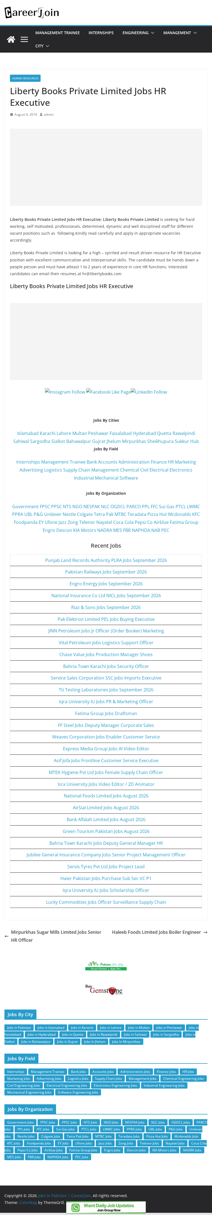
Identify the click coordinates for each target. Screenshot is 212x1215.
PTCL (181, 507)
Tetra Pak (103, 514)
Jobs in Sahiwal (135, 1034)
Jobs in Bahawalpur (36, 1041)
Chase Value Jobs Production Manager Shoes (106, 654)
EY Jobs (63, 1143)
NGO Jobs (111, 1122)
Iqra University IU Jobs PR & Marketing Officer (106, 702)
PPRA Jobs (134, 1129)
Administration (134, 462)
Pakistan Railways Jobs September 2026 (106, 572)
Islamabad (28, 433)
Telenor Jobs (149, 1143)
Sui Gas (166, 507)
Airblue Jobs (53, 1150)
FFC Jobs (43, 1129)
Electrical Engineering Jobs (67, 1085)
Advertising (31, 470)
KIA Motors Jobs (164, 1150)
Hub (194, 441)
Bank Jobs (78, 1071)
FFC (154, 507)
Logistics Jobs (78, 1078)
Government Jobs (20, 1122)
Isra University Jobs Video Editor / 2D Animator (106, 784)
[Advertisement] (106, 167)
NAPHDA (141, 530)
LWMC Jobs (111, 1129)
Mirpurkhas (134, 441)
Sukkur (182, 441)
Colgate (85, 514)
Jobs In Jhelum (94, 1041)
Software (129, 478)
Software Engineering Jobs (78, 1092)
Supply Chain (76, 470)
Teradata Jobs (129, 1136)
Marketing (185, 462)
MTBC (120, 514)
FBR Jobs (34, 1157)
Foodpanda (26, 522)
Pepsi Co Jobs (27, 1150)
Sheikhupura (160, 441)
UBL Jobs (155, 1129)
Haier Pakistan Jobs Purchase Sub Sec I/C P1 (106, 878)
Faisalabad (121, 433)
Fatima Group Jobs (83, 1150)
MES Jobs (14, 1157)
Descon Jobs (136, 1150)
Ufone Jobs (83, 1143)
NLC (105, 507)
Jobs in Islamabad (51, 1027)
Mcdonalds (179, 514)
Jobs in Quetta (72, 1034)
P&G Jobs (176, 1129)
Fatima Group (184, 522)
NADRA (104, 530)
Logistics (53, 470)
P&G (38, 514)
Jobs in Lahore (110, 1027)
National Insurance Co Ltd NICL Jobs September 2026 (106, 595)
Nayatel (104, 522)
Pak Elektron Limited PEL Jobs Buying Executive (106, 619)
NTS (67, 507)
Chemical (129, 470)
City (39, 45)
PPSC (56, 507)
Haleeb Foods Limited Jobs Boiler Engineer (156, 932)
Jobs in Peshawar (169, 1027)
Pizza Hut (157, 514)
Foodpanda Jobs (39, 1143)
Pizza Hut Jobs (157, 1136)
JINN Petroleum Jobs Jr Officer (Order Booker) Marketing (106, 631)
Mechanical (106, 478)
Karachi (47, 433)
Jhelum (114, 441)
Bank (92, 462)
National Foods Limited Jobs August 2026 (106, 796)
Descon (64, 530)
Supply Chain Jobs (108, 1078)
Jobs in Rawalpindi (103, 1034)
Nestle (69, 514)
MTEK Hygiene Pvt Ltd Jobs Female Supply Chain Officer (106, 772)
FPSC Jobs (47, 1122)
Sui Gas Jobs (65, 1129)
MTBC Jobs (103, 1136)
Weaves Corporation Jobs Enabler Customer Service (106, 737)
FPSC (45, 507)
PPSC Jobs (69, 1122)
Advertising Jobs (49, 1078)
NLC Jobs (158, 1122)
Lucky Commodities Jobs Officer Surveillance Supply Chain (106, 902)
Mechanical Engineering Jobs (29, 1092)
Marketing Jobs (18, 1078)
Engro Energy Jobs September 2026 (106, 584)
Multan (79, 433)
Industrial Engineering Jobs (164, 1085)
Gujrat (98, 441)
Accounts (107, 462)
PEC (165, 530)
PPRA (17, 514)
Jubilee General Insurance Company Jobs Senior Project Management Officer (106, 855)
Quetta (164, 433)
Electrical (159, 470)
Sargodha (40, 441)
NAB (155, 530)
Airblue (161, 522)
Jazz (63, 522)
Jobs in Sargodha (166, 1034)
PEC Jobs (81, 1157)
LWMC (193, 507)
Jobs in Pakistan (19, 1027)
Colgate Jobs (50, 1136)
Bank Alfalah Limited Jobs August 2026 (106, 819)
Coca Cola (123, 522)
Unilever (53, 514)
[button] (152, 33)
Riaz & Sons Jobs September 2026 (106, 607)
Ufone (51, 522)
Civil (144, 470)
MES (117, 530)
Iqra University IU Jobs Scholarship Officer (106, 890)
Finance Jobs (166, 1071)
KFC (196, 514)
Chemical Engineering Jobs (183, 1078)
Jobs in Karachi (82, 1027)
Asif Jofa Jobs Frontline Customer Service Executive (106, 760)
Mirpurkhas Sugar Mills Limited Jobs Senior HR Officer (56, 936)
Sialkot (58, 441)
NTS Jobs (90, 1122)
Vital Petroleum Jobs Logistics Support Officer (106, 643)
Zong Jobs (125, 1143)
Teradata (137, 514)
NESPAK (91, 507)
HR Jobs (188, 1071)
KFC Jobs (13, 1143)
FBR (127, 530)
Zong (73, 522)
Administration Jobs (135, 1071)
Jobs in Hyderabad (41, 1034)
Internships (101, 32)
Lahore (64, 433)
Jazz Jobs (105, 1143)
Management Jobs (143, 1078)
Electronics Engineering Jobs (115, 1085)
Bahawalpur (78, 441)
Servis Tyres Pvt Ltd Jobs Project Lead (106, 867)
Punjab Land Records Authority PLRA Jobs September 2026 (106, 560)
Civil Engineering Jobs (23, 1085)
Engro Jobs (112, 1150)
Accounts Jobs (103, 1071)
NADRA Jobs (192, 1150)
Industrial (84, 478)
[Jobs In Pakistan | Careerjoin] (11, 39)
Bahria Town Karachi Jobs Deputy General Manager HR (106, 843)
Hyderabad (144, 433)
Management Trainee (57, 32)
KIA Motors (84, 530)
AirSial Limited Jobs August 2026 (106, 808)
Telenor (87, 522)
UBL (28, 514)
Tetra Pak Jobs (78, 1136)
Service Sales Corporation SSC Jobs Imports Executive (106, 678)
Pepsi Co (144, 522)
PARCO (134, 507)
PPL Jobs (23, 1129)
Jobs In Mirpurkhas (126, 1041)
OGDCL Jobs (180, 1122)
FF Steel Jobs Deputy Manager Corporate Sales (106, 725)
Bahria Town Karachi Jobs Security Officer (106, 666)
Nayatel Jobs (175, 1143)
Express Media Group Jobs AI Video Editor (106, 749)
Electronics (180, 470)
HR (171, 462)
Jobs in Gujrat (67, 1041)
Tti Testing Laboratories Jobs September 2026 (106, 690)
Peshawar (98, 433)
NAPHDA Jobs (57, 1157)
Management (177, 32)
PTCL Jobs (88, 1129)
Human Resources (25, 78)
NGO (77, 507)
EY (41, 522)
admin (49, 114)
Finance (159, 462)
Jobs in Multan (139, 1027)
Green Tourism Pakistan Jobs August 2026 (106, 831)
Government (25, 507)
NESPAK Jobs (135, 1122)
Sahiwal (21, 441)
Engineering (136, 32)
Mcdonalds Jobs (186, 1136)
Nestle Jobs (26, 1136)
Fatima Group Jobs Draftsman (106, 713)
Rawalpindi (184, 433)
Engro (49, 530)
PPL (146, 507)
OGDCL (117, 507)
